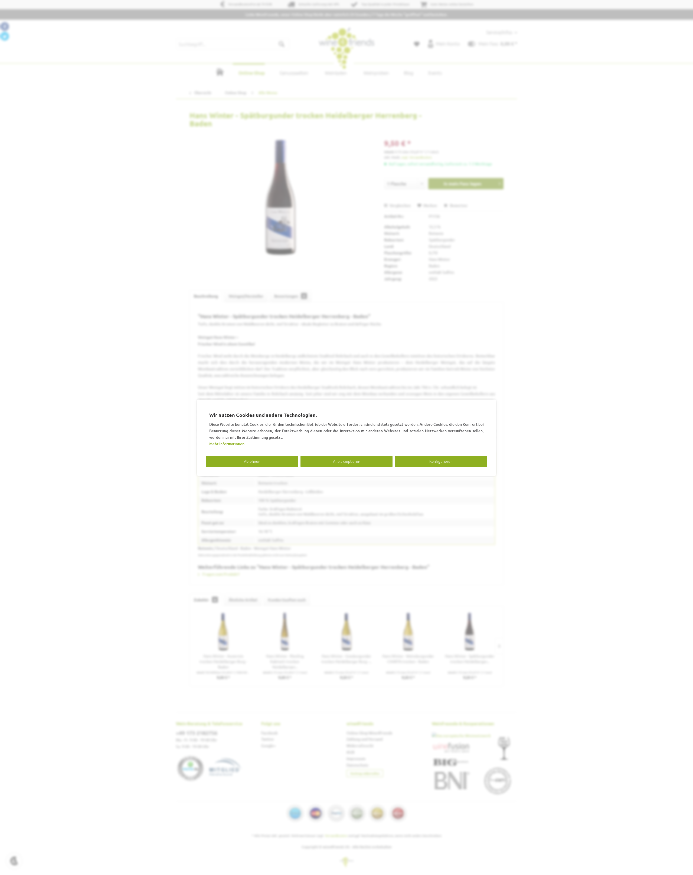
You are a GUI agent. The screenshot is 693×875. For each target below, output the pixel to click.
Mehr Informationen (226, 443)
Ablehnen (252, 461)
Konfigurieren (441, 461)
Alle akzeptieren (346, 461)
